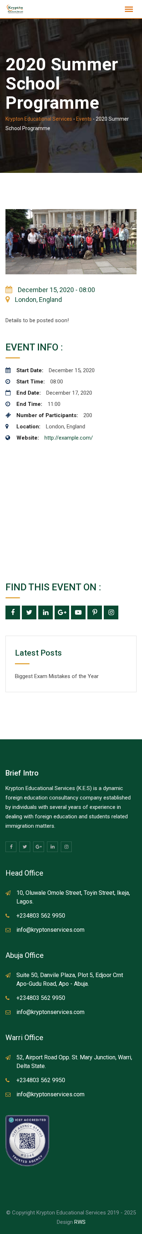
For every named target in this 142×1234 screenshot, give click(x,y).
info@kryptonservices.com (50, 929)
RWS (80, 1222)
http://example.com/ (68, 438)
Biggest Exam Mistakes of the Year (57, 676)
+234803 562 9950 (40, 915)
